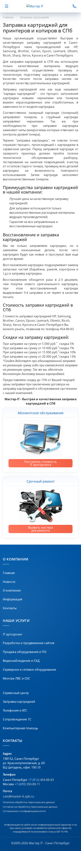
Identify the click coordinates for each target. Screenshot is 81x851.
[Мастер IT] (40, 6)
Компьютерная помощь (20, 728)
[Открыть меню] (7, 6)
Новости (9, 582)
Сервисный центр (16, 693)
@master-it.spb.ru (18, 796)
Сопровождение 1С (17, 719)
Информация (12, 599)
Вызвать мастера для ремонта (40, 529)
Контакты (10, 608)
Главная (8, 17)
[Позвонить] (74, 6)
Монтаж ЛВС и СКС (16, 678)
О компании (12, 590)
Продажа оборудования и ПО (24, 652)
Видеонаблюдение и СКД (21, 661)
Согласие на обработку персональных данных (30, 806)
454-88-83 (41, 780)
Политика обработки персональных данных (29, 802)
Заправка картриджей (19, 701)
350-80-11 (27, 784)
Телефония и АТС (15, 710)
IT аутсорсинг (12, 634)
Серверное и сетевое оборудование (29, 669)
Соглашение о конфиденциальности (24, 811)
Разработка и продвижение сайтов (28, 643)
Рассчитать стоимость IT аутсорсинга (40, 463)
